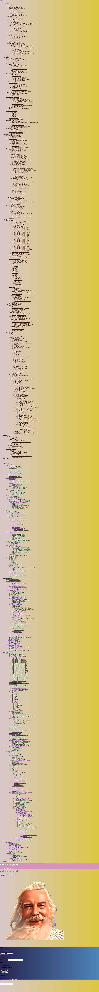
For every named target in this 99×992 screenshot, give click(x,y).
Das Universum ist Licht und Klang (17, 178)
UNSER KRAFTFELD (14, 9)
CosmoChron (12, 450)
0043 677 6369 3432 (4, 977)
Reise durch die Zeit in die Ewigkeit (14, 304)
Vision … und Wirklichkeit (18, 338)
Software (8, 40)
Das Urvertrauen (15, 354)
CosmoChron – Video (14, 41)
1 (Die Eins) (14, 264)
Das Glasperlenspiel (16, 199)
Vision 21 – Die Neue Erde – (15, 443)
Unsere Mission (6, 965)
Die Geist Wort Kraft (13, 255)
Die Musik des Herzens (19, 80)
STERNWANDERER (14, 29)
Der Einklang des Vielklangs (15, 203)
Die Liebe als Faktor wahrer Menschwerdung (27, 418)
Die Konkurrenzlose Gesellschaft (25, 410)
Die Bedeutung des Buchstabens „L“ (20, 236)
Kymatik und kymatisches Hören (19, 86)
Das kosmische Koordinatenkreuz (19, 162)
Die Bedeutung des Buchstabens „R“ (20, 242)
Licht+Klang (6, 57)
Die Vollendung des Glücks (20, 368)
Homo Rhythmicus (13, 87)
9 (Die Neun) (15, 275)
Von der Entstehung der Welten (19, 150)
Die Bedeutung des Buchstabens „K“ (20, 235)
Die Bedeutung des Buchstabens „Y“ (20, 252)
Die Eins (16, 266)
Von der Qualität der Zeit (14, 64)
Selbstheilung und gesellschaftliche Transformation (23, 53)
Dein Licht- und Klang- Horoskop (22, 79)
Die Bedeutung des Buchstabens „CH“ (20, 229)
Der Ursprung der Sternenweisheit (19, 130)
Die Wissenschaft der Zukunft (12, 205)
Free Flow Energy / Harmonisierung (17, 8)
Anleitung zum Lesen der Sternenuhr (20, 452)
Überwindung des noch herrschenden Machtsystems (26, 407)
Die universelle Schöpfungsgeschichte (20, 308)
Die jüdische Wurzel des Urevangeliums (21, 323)
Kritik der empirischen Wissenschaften (20, 144)
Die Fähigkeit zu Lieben (22, 422)
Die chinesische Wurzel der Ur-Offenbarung (22, 325)
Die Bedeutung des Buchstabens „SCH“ (21, 245)
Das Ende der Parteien (22, 409)
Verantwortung (17, 385)
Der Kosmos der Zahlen (14, 259)
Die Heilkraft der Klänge (14, 74)
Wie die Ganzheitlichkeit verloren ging (14, 137)
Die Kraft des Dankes (19, 359)
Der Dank (16, 360)
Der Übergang (17, 383)
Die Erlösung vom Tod (17, 331)
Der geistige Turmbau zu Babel (19, 317)
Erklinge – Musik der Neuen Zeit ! (19, 69)
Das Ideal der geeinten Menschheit (25, 404)
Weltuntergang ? (24, 403)
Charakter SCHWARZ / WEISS (16, 119)
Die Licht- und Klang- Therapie (19, 77)
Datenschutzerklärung (7, 951)
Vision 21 (11, 333)
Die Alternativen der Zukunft (27, 401)
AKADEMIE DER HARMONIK (14, 210)
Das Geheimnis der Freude (20, 361)
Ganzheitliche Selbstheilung (18, 106)
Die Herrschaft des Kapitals (20, 396)
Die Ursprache (12, 287)
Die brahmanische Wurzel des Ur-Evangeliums (22, 324)
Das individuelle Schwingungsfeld (22, 100)
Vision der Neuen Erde (14, 337)
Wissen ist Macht (15, 146)
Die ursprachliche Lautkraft (18, 289)
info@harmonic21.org (4, 978)
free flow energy (12, 109)
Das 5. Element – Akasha (17, 310)
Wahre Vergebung (16, 376)
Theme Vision (14, 979)
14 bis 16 (16, 281)
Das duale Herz (26, 426)
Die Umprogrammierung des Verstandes (21, 347)
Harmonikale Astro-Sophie (18, 50)
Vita (7, 56)
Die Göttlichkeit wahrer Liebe (24, 417)
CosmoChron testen (13, 95)
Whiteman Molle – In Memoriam (19, 36)
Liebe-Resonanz (24, 423)
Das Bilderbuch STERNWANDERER (20, 30)
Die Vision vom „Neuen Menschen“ (22, 386)
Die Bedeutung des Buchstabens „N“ (20, 239)
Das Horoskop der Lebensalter (16, 133)
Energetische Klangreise (20, 183)
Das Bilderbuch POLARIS (18, 27)
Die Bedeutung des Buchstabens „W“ (20, 250)
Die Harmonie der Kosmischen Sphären (21, 179)
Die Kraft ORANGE (13, 116)
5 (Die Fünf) (14, 270)
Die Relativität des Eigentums (24, 390)
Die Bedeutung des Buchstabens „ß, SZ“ (21, 246)
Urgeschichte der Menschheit (18, 309)
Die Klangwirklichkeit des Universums (20, 185)
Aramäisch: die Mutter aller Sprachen (20, 299)
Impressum (5, 950)
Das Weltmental (21, 399)
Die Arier (14, 302)
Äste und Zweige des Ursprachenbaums (23, 297)
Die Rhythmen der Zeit (17, 88)
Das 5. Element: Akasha (14, 154)
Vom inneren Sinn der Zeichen (19, 291)
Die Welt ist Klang (16, 49)
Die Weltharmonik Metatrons (18, 176)
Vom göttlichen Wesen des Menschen (20, 355)
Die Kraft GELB (12, 112)
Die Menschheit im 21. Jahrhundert (17, 206)
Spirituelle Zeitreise (13, 305)
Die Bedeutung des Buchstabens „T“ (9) (21, 248)
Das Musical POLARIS (17, 28)
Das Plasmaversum (13, 153)
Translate (10, 954)
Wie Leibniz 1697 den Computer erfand (23, 169)
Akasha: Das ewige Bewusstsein (19, 155)
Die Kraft (14, 358)
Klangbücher (9, 16)
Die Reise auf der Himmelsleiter (19, 161)
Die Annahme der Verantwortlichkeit (20, 375)
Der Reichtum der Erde (19, 392)
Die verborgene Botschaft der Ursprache (21, 256)
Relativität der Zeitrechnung (18, 71)
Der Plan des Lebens (16, 192)
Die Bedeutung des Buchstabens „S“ (20, 243)
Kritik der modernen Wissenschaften (17, 143)
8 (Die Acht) (14, 274)
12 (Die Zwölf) (17, 278)
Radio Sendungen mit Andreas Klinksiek (15, 43)
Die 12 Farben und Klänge (12, 111)
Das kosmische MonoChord (20, 184)
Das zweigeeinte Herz (25, 425)
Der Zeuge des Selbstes (17, 350)
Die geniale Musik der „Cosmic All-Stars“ (18, 93)
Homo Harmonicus (13, 83)
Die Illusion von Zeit (13, 70)
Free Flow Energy (13, 107)
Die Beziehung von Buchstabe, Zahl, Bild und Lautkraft (24, 292)
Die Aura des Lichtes (10, 5)
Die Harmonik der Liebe (14, 204)
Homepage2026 (6, 458)
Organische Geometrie (19, 175)
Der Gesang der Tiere (14, 22)
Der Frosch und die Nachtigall (18, 37)
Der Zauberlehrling (16, 142)
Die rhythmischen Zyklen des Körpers (23, 91)
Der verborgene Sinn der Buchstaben (17, 223)
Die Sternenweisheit (13, 129)
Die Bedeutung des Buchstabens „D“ (20, 231)
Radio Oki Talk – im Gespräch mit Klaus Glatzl (20, 48)
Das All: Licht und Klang (14, 60)
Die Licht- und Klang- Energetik (13, 58)
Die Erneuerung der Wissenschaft (16, 198)
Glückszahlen (17, 284)
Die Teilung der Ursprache (15, 295)
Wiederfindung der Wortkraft (15, 303)
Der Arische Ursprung (17, 298)
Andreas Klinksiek (7, 3)
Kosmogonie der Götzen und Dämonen (18, 316)
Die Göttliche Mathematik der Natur (20, 174)
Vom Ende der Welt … (17, 330)
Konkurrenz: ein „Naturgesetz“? (27, 406)
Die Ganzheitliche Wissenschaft (13, 135)
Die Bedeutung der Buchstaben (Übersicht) (18, 224)
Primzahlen (17, 282)
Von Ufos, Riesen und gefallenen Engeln (21, 313)
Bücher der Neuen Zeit (11, 6)
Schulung (11, 216)
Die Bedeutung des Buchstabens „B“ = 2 (21, 228)
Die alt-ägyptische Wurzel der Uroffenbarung (22, 320)
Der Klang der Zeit (13, 67)
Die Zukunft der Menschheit (15, 207)
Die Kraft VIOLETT (13, 118)
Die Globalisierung (21, 400)
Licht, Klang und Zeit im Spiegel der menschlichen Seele (25, 122)
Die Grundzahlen (13, 263)
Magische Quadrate (18, 285)
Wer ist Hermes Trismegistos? (15, 311)
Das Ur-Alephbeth (18, 226)
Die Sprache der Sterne (11, 128)
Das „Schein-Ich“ (16, 344)
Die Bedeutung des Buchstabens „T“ (20, 247)
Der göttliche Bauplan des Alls (19, 191)
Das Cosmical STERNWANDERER (20, 31)
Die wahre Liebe (21, 412)
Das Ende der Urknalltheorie (15, 151)
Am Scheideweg (18, 382)
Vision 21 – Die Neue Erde (15, 13)
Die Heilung (14, 367)
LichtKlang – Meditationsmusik (16, 19)
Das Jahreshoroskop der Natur (16, 132)
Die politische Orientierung (23, 402)
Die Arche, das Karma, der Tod (19, 315)
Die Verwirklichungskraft (17, 340)
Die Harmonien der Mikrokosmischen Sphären (25, 181)
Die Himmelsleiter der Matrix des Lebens (21, 160)
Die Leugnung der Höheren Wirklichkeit (18, 140)
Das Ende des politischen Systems (25, 408)
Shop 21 (5, 435)
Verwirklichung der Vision (23, 387)
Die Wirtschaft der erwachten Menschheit (23, 433)
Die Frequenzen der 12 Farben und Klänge (18, 127)
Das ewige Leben (18, 373)
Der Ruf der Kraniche (17, 38)
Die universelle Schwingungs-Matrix (17, 157)
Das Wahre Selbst (13, 348)
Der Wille (14, 353)
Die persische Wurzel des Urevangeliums (21, 322)
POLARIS (11, 26)
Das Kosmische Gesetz (17, 195)
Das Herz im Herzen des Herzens (30, 428)
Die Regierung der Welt (19, 397)
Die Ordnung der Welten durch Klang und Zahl (22, 168)
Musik (7, 33)
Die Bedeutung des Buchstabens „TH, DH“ (22, 249)
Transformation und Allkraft (20, 366)
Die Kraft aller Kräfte (19, 362)
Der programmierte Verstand (18, 346)
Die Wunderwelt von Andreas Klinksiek (18, 44)
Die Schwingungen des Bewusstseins (20, 200)
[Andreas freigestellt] (35, 945)
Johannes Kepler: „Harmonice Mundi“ (23, 177)
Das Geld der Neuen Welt (23, 393)
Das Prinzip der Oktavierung (21, 171)
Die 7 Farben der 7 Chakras (18, 125)
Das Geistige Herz (21, 424)
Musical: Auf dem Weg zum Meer (16, 34)
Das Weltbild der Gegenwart (18, 394)
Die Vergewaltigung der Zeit (21, 72)
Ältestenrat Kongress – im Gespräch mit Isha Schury (21, 46)
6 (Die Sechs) (15, 271)
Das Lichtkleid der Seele (17, 52)
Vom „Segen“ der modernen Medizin (20, 147)
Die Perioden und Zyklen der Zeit (19, 90)
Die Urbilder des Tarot (17, 294)
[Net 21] (2, 1)
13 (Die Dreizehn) (18, 280)
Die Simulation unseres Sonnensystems (18, 65)
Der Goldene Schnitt (16, 167)
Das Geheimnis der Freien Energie (19, 156)
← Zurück (2, 875)
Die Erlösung (17, 369)
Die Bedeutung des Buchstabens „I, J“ (20, 234)
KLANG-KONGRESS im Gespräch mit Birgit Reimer (21, 45)
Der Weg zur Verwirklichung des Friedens (24, 432)
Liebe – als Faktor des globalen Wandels (29, 419)
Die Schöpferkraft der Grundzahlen (20, 172)
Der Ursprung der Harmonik (15, 136)
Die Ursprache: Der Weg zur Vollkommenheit (22, 257)
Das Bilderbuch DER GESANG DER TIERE (22, 23)
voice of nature (12, 21)
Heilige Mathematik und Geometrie (17, 164)
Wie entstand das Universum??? (16, 149)
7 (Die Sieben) (15, 273)
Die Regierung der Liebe (20, 411)
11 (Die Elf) (17, 277)
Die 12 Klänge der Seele (14, 121)
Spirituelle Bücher (10, 436)
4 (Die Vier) (14, 269)
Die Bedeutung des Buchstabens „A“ (20, 227)
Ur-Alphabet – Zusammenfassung (16, 253)
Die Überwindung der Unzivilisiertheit (26, 388)
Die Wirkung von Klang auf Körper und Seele (25, 170)
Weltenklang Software (11, 449)
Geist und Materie (18, 196)
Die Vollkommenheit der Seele (19, 372)
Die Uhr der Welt (10, 63)
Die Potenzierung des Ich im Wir (24, 416)
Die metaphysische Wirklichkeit (21, 357)
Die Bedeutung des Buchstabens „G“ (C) (21, 232)
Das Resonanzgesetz (16, 351)
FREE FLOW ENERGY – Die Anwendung (19, 108)
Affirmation (14, 352)
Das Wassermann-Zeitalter (18, 329)
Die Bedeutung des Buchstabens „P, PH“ (21, 240)
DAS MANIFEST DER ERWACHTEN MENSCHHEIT (22, 379)
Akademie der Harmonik (14, 211)
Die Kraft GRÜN (13, 115)
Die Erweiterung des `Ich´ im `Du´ (25, 415)
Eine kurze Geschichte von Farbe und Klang (16, 59)
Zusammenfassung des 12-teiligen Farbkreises (19, 126)
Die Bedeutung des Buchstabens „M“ (20, 238)
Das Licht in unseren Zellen (15, 163)
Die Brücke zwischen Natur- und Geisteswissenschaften (21, 202)
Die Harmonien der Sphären (15, 17)
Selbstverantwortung (13, 374)
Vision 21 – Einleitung (17, 14)
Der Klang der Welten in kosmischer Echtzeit (19, 62)
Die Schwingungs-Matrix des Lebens (20, 158)
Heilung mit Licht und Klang (15, 98)
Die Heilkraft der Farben (17, 104)
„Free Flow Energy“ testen (18, 457)
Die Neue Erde (9, 332)
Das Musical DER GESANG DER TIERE (21, 24)
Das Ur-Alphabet (15, 225)
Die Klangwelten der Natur (20, 188)
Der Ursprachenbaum (16, 296)
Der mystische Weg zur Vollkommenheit (18, 326)
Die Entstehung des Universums (13, 148)
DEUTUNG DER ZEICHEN (16, 12)
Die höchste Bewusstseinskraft (21, 364)
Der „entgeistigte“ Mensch (15, 141)
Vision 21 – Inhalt (16, 334)
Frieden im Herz (24, 429)
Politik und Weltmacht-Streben (21, 395)
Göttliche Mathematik (17, 165)
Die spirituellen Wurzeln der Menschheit (18, 319)
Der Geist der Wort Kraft (14, 10)
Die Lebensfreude (16, 378)
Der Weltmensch (18, 381)
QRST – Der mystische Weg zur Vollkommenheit (20, 254)
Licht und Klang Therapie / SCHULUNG (21, 217)
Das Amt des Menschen (19, 389)
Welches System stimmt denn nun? (25, 102)
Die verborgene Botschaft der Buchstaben (18, 221)
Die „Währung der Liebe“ (23, 414)
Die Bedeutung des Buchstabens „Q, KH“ (21, 241)
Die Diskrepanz (15, 339)
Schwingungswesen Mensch (12, 81)
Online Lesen (6, 219)
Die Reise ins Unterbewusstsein (16, 209)
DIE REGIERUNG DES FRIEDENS (20, 431)
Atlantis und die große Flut (15, 312)
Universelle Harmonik (8, 134)
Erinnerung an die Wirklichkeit (16, 7)
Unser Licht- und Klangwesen (18, 84)
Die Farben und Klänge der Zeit (19, 85)
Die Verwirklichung (19, 371)
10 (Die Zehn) (15, 276)
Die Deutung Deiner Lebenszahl (21, 261)
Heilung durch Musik (16, 76)
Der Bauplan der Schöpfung (15, 190)
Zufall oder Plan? (13, 139)
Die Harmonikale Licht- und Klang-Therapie (22, 105)
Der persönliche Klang (19, 78)
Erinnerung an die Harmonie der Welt (14, 197)
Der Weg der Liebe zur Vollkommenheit (29, 421)
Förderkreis (11, 218)
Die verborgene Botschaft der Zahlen (20, 262)
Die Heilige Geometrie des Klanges (22, 189)
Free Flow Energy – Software (15, 42)
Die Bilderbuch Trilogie (11, 20)
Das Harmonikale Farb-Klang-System (23, 101)
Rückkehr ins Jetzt (16, 327)
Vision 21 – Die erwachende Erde (19, 55)
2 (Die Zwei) (15, 267)
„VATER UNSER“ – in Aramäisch (22, 301)
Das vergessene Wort (16, 288)
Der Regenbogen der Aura (18, 123)
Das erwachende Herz (28, 430)
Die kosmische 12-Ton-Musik (18, 182)
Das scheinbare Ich (16, 345)
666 (15, 283)
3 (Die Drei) (14, 268)
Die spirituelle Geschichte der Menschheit (18, 15)
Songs (10, 35)
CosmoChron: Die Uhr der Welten (14, 92)
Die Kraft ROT (12, 113)
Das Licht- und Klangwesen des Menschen (21, 51)
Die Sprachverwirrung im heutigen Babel (21, 318)
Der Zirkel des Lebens (19, 193)
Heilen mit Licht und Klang (12, 73)
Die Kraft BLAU (13, 114)
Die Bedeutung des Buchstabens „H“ (20, 233)
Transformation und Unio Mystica (19, 365)
